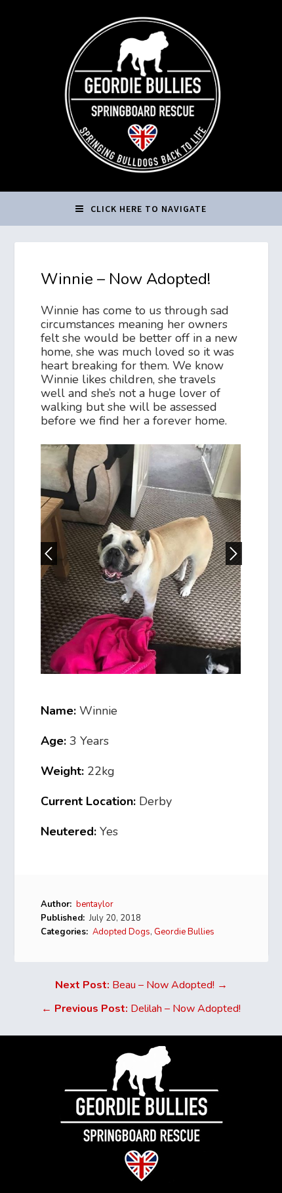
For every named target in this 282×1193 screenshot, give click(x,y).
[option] (141, 559)
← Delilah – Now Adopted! (141, 1008)
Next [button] (234, 553)
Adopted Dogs (121, 932)
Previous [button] (49, 553)
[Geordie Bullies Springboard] (141, 182)
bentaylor (94, 904)
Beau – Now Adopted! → (141, 985)
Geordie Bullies (184, 932)
